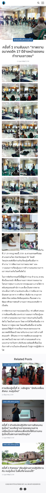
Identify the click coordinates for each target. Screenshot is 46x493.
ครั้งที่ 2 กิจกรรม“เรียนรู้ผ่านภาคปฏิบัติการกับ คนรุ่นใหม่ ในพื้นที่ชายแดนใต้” (23, 469)
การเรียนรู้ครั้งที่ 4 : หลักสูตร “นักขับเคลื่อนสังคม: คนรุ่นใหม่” (23, 389)
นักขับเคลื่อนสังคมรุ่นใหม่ (23, 40)
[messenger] (25, 489)
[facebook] (21, 489)
